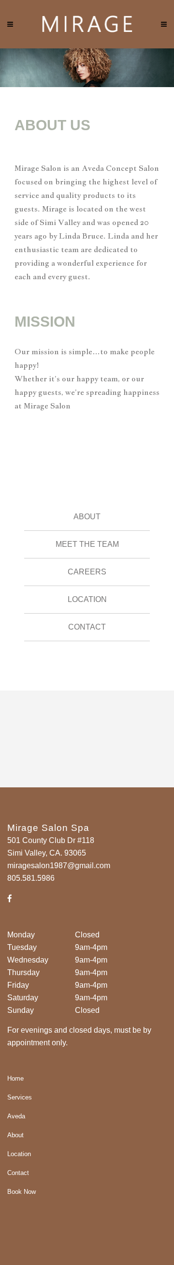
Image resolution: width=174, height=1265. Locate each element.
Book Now (21, 1191)
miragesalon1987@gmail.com (58, 865)
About (87, 516)
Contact (87, 627)
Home (15, 1078)
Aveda (16, 1116)
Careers (87, 572)
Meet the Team (87, 544)
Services (19, 1097)
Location (87, 599)
